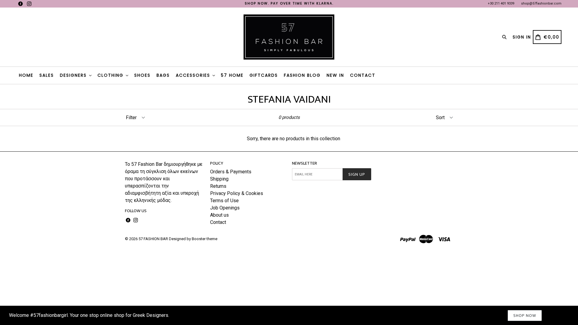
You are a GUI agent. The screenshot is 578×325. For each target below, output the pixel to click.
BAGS (163, 75)
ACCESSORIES (194, 75)
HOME (26, 75)
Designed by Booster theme (193, 239)
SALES (46, 75)
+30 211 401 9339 (501, 3)
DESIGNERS (74, 75)
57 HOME (232, 75)
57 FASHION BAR (153, 239)
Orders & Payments (230, 172)
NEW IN (335, 75)
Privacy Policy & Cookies (236, 193)
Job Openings (225, 208)
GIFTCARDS (264, 75)
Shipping (219, 179)
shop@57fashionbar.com (541, 3)
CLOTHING (111, 75)
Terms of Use (224, 200)
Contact (218, 222)
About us (219, 215)
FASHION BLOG (302, 75)
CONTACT (362, 75)
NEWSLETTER (304, 163)
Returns (218, 186)
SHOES (142, 75)
